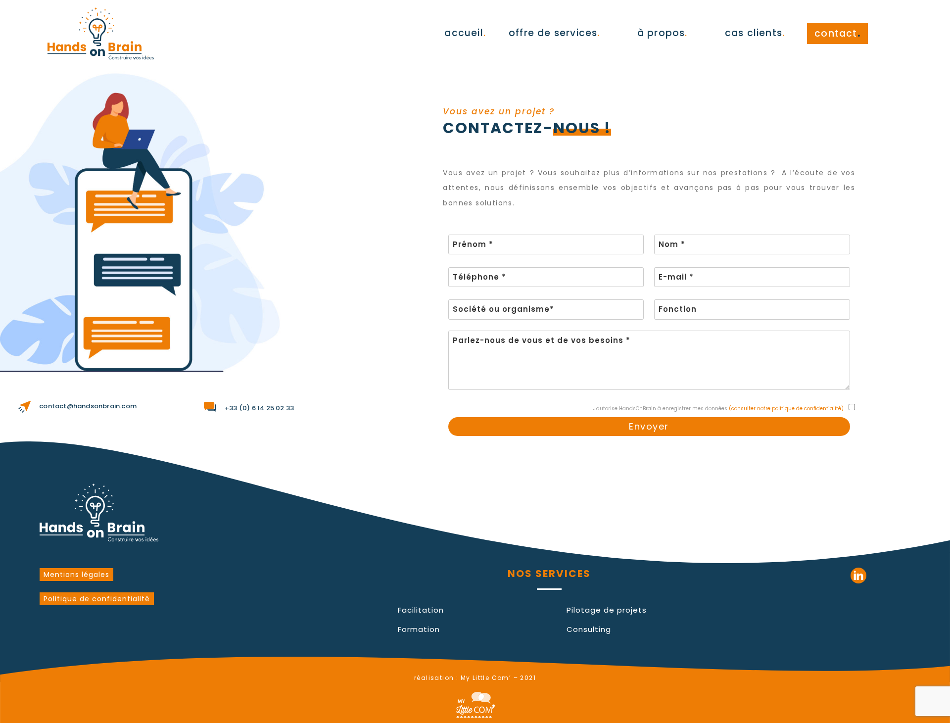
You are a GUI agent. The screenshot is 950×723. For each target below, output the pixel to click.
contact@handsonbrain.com (88, 406)
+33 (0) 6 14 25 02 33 (259, 408)
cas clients (755, 33)
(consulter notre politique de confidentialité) (786, 408)
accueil (465, 33)
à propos (662, 33)
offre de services (554, 33)
